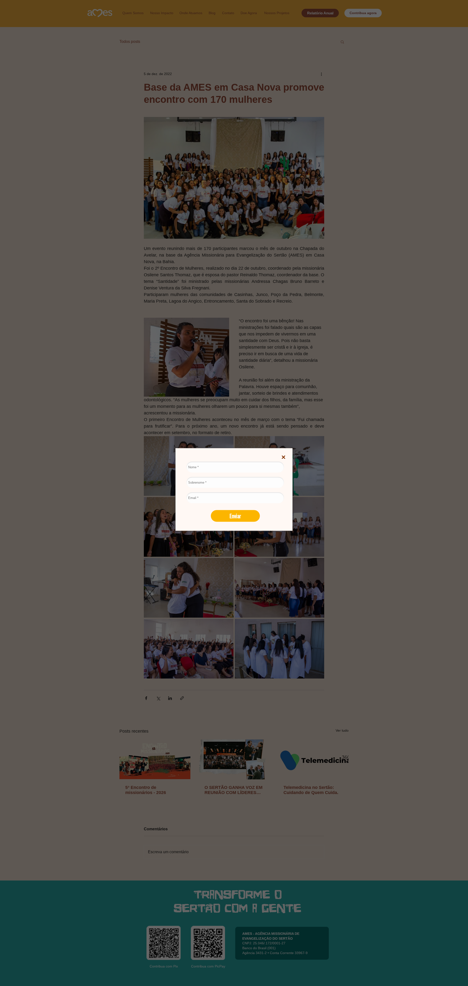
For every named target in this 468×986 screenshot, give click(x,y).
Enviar (235, 515)
